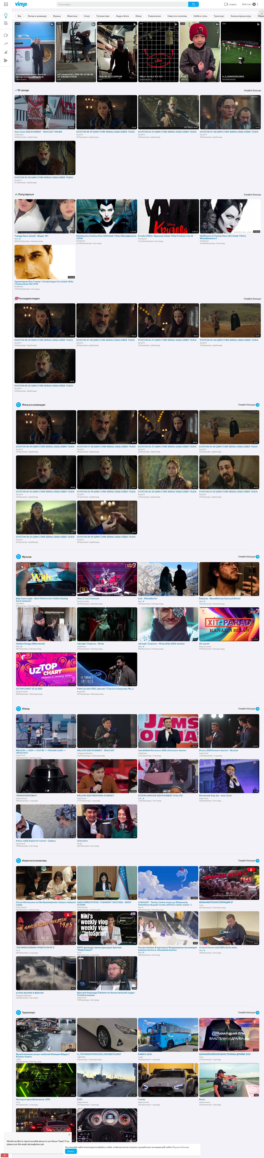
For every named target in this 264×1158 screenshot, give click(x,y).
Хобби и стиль (200, 16)
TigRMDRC (81, 1057)
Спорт (87, 16)
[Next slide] (262, 14)
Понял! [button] (71, 1151)
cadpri (18, 1059)
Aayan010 (81, 692)
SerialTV (79, 135)
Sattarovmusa (21, 798)
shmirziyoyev (21, 79)
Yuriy (201, 905)
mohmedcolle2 (145, 79)
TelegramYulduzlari (85, 753)
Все (19, 16)
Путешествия (103, 16)
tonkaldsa (20, 603)
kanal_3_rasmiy (83, 601)
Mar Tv (140, 907)
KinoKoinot (80, 241)
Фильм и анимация (37, 16)
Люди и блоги (122, 16)
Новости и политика (177, 16)
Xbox (183, 79)
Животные (72, 16)
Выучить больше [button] (181, 1147)
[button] (250, 4)
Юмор (139, 16)
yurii (59, 79)
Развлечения (154, 16)
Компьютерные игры (241, 16)
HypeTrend (20, 755)
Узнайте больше (252, 90)
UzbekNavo (19, 135)
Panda (79, 844)
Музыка (57, 16)
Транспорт (219, 16)
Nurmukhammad (228, 79)
